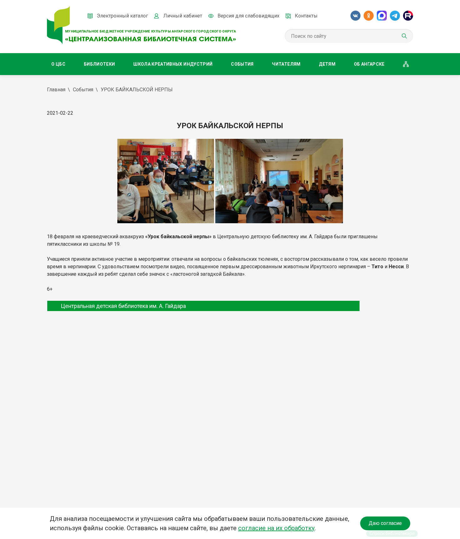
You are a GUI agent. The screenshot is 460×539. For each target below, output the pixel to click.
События (242, 64)
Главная (56, 90)
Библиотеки (99, 64)
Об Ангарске (369, 64)
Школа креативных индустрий (172, 64)
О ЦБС (58, 64)
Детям (327, 64)
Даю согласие (385, 523)
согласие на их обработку (276, 528)
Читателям (286, 64)
